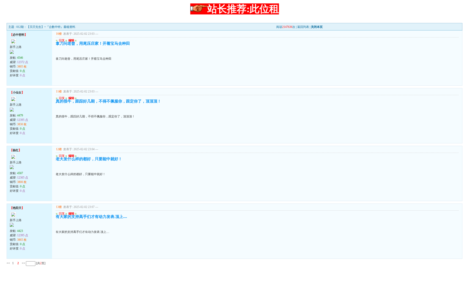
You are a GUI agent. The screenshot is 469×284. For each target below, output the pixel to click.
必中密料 (18, 34)
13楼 (59, 207)
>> (23, 263)
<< (8, 263)
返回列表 (303, 27)
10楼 (59, 33)
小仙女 (17, 92)
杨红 (16, 150)
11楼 (59, 91)
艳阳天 (17, 208)
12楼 (59, 149)
